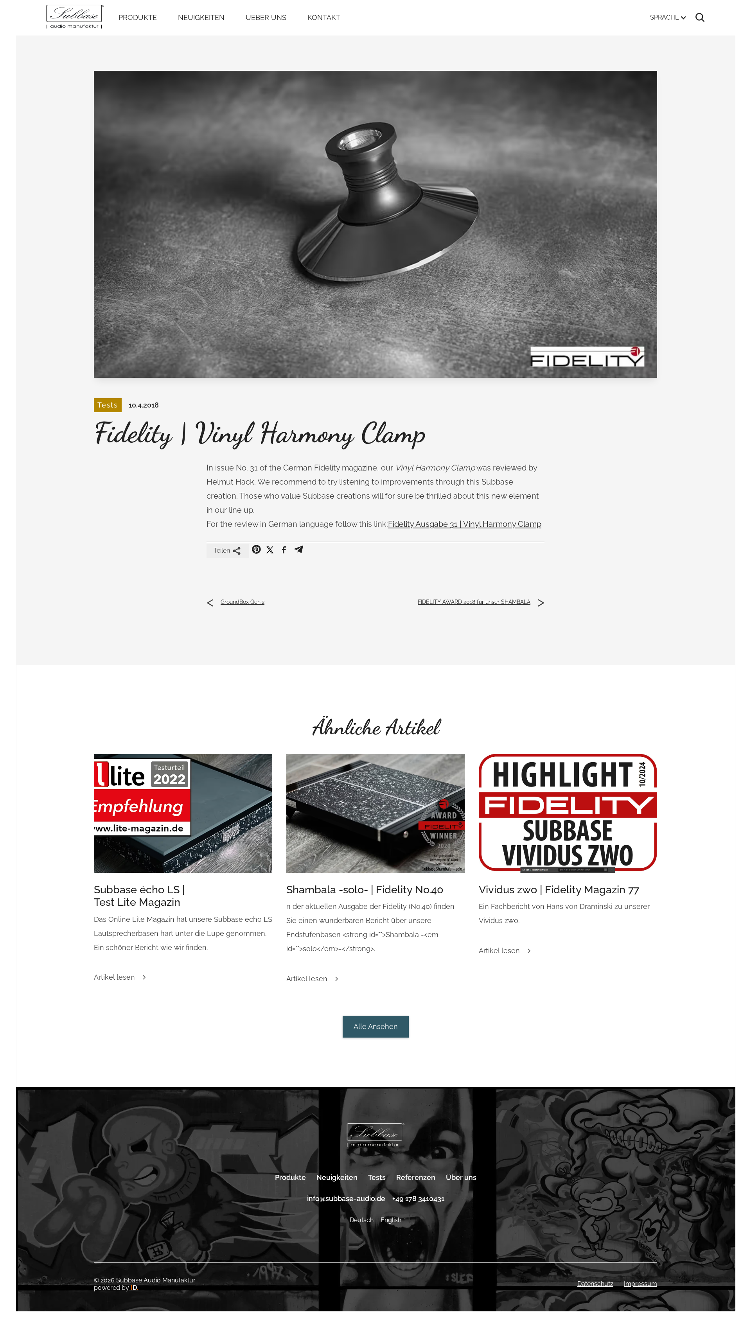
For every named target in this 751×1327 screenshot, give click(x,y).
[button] (668, 17)
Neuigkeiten (337, 1177)
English (391, 1220)
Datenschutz (595, 1283)
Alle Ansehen (376, 1026)
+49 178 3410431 (418, 1198)
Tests (377, 1177)
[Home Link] (375, 1135)
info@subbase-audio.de (346, 1198)
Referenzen (415, 1177)
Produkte (290, 1177)
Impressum (640, 1283)
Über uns (461, 1177)
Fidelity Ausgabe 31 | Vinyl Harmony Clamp (464, 524)
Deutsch (362, 1220)
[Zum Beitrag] (183, 813)
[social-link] (256, 549)
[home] (75, 17)
